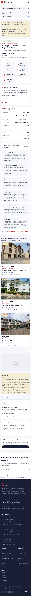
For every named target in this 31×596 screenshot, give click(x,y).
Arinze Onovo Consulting (9, 407)
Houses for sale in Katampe (8, 531)
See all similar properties (14, 349)
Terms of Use (12, 588)
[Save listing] (28, 244)
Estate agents (5, 551)
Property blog (5, 563)
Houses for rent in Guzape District (10, 517)
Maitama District (9, 477)
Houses (13, 475)
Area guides (4, 565)
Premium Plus (21, 556)
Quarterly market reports (8, 561)
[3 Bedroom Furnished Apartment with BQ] (15, 295)
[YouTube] (12, 592)
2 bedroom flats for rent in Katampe (10, 534)
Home (2, 475)
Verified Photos (21, 561)
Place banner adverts (23, 563)
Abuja (2, 477)
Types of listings (22, 553)
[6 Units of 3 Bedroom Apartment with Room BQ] (15, 260)
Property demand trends (7, 556)
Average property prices (7, 558)
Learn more (5, 498)
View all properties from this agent (12, 416)
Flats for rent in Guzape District (9, 519)
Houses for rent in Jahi (7, 536)
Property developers (7, 553)
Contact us (4, 577)
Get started (15, 447)
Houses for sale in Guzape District (9, 521)
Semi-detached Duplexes (22, 475)
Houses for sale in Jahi (7, 541)
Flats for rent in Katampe (7, 529)
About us (4, 572)
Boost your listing (22, 558)
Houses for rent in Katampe (8, 526)
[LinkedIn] (9, 592)
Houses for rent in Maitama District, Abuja (12, 31)
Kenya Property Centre (7, 508)
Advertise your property (23, 551)
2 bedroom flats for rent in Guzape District (12, 524)
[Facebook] (3, 592)
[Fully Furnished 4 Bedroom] (15, 330)
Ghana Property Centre (18, 508)
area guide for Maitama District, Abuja (18, 231)
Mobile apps (4, 580)
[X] (6, 592)
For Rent (7, 475)
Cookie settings (19, 588)
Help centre (4, 575)
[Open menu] (28, 2)
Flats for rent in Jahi (6, 539)
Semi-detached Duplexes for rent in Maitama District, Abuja (14, 34)
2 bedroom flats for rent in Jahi (9, 544)
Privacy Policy (5, 588)
